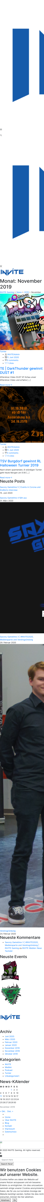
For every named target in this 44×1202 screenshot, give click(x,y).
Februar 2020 (11, 1042)
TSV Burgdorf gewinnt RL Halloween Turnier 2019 (20, 463)
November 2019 (12, 1051)
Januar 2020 (11, 1045)
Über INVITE (10, 1120)
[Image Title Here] (10, 970)
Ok (14, 1200)
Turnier (3, 351)
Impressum (10, 1129)
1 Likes (10, 363)
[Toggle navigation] (1, 133)
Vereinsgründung (8, 931)
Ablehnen (5, 1200)
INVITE (8, 1064)
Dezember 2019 (12, 1048)
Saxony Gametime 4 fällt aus (13, 498)
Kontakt (8, 1126)
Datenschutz (10, 1131)
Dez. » (10, 1111)
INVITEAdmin (13, 354)
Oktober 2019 (11, 1054)
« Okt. (3, 1111)
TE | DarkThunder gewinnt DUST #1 (21, 370)
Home (7, 1117)
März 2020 (10, 1039)
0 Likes (10, 456)
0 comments (12, 360)
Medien (8, 1067)
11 (1, 1096)
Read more (5, 385)
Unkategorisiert (12, 1076)
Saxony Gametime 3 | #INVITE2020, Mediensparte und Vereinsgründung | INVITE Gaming (22, 945)
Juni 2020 (9, 1036)
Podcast (8, 1070)
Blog (7, 1123)
